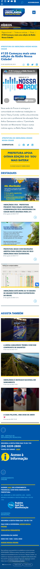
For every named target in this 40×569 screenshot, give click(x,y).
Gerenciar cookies (7, 564)
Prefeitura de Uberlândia (13, 47)
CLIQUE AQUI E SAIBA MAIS (20, 166)
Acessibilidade (33, 2)
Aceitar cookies (28, 564)
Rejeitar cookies (18, 564)
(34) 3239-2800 (11, 446)
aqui (18, 449)
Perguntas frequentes (10, 530)
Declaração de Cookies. (18, 561)
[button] (34, 12)
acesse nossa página (9, 542)
